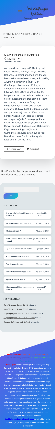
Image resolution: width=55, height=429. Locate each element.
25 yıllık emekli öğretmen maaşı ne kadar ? (20, 288)
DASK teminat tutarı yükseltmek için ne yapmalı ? (22, 239)
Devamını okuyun (15, 150)
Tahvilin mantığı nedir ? (15, 264)
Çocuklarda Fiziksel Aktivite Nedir (17, 322)
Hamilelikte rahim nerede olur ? (18, 272)
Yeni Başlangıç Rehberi (37, 11)
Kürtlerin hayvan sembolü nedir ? (19, 223)
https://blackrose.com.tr (13, 174)
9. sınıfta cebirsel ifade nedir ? (18, 256)
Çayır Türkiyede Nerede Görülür (16, 305)
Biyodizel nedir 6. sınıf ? (15, 279)
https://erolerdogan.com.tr (36, 171)
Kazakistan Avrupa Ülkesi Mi (21, 57)
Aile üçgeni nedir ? (13, 231)
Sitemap (30, 174)
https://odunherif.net (11, 171)
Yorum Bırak (34, 149)
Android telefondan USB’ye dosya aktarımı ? (19, 214)
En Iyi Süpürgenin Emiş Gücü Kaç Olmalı (19, 313)
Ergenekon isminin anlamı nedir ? (19, 249)
